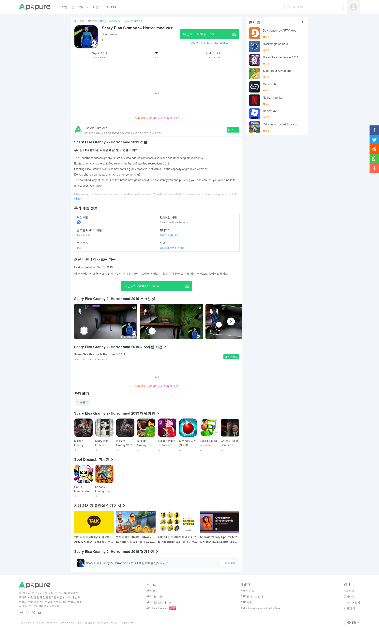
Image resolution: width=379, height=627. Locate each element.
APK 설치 (152, 590)
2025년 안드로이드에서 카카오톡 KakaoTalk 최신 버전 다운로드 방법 (177, 539)
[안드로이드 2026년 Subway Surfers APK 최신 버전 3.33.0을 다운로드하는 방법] (136, 522)
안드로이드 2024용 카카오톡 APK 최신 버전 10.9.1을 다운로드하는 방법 (93, 539)
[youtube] (39, 612)
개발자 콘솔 (247, 590)
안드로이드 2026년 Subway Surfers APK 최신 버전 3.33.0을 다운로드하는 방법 (135, 539)
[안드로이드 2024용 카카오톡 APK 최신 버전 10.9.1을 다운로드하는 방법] (94, 522)
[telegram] (21, 612)
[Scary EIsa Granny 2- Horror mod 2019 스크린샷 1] (171, 321)
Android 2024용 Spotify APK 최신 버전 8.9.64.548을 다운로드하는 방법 (219, 539)
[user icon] (353, 7)
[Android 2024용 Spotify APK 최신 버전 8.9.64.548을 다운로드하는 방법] (219, 522)
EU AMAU (130, 622)
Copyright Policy (108, 622)
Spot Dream (109, 34)
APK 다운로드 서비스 (158, 602)
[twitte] (33, 612)
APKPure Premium (157, 608)
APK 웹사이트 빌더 (252, 596)
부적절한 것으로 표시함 (171, 247)
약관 (121, 622)
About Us (349, 590)
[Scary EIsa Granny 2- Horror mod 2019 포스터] (105, 321)
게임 (82, 20)
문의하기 (349, 596)
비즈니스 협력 (352, 602)
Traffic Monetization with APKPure (260, 608)
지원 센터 (349, 608)
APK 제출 (246, 602)
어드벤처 (92, 20)
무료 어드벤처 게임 (169, 235)
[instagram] (27, 612)
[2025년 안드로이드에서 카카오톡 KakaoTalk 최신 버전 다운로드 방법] (177, 522)
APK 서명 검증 (154, 596)
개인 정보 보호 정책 (87, 622)
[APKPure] (34, 7)
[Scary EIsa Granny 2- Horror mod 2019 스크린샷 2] (237, 321)
